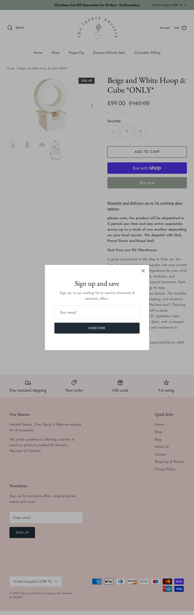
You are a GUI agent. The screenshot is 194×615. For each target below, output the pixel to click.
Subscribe (96, 328)
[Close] (143, 271)
